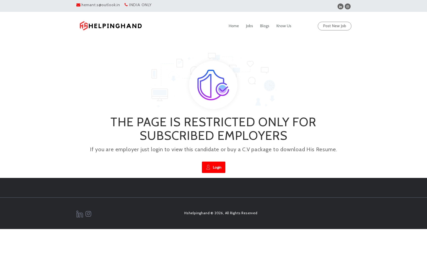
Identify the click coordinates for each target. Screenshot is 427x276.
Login (217, 167)
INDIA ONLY (140, 4)
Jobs (249, 25)
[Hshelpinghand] (110, 25)
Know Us (283, 25)
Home (234, 25)
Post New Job (334, 25)
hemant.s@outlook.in (101, 4)
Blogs (264, 25)
